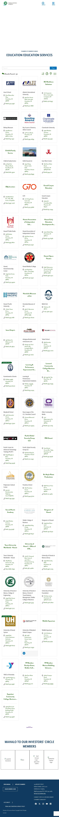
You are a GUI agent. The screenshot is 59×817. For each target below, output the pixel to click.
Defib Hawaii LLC (27, 161)
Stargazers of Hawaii (48, 520)
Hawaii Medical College (29, 266)
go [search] (54, 68)
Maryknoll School (8, 412)
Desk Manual (7, 784)
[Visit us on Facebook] (36, 804)
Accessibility (7, 802)
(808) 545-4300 (38, 791)
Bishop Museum (8, 128)
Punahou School (27, 485)
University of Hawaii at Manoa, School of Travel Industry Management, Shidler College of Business (29, 595)
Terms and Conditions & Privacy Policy (15, 806)
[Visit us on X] (39, 804)
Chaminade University (48, 128)
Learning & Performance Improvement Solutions (29, 379)
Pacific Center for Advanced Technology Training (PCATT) (10, 450)
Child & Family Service (10, 161)
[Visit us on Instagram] (43, 804)
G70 (24, 196)
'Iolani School (46, 339)
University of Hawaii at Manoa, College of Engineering (10, 593)
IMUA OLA (45, 304)
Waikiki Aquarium (47, 630)
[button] (3, 74)
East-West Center (47, 161)
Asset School (7, 92)
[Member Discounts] (24, 654)
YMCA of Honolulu (9, 675)
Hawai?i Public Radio (10, 231)
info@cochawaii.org (40, 793)
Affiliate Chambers (20, 784)
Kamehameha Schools (10, 376)
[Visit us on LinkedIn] (50, 804)
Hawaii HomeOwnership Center (8, 269)
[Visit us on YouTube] (47, 804)
